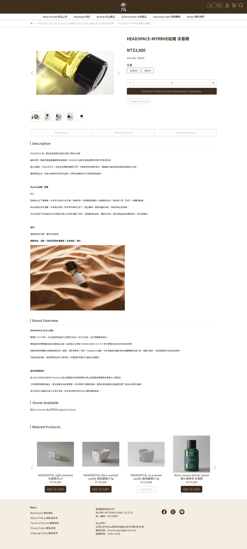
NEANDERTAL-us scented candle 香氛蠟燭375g (146, 476)
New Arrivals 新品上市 (55, 16)
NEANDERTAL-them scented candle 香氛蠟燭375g (101, 476)
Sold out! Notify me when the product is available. (172, 91)
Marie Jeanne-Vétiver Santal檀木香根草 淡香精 (191, 476)
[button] (118, 73)
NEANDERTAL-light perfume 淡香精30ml (55, 476)
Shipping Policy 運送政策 (44, 533)
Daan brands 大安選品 (134, 16)
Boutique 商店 (82, 16)
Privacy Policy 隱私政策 (42, 528)
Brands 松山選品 (106, 16)
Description (61, 132)
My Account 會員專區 (41, 513)
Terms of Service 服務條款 (44, 523)
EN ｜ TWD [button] (215, 5)
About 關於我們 (195, 16)
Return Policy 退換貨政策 (44, 518)
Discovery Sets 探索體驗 (166, 16)
